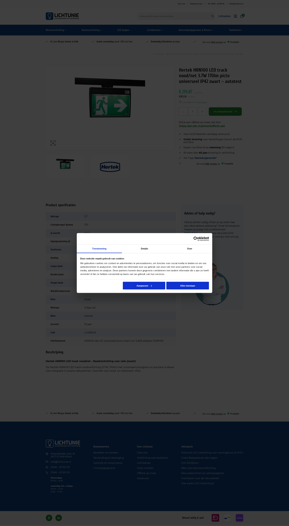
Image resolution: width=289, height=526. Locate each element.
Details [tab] (144, 248)
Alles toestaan (187, 285)
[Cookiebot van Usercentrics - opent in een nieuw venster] (196, 238)
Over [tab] (189, 248)
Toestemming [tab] (99, 248)
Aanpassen (142, 285)
